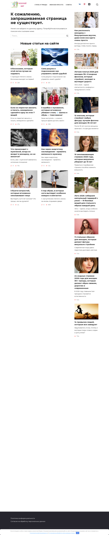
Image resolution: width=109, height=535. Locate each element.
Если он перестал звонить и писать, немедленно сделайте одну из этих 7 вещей (23, 111)
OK (77, 533)
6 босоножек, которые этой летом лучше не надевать (22, 71)
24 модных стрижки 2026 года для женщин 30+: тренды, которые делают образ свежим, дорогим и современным (85, 282)
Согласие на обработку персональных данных (28, 521)
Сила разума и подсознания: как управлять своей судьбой (54, 71)
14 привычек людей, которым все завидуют (85, 323)
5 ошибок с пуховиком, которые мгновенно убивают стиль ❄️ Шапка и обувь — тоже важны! (54, 111)
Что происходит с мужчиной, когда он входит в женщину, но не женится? (23, 153)
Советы (69, 5)
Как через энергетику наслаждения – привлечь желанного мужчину (53, 151)
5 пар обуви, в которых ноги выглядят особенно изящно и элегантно (53, 193)
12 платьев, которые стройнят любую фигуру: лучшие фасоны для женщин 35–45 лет (86, 119)
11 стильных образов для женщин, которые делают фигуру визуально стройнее (85, 240)
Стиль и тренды (41, 5)
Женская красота (56, 5)
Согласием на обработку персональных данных (62, 533)
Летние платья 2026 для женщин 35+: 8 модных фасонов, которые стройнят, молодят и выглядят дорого (86, 77)
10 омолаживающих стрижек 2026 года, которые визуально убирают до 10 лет (84, 158)
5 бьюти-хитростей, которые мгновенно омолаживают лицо (20, 193)
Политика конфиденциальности (23, 518)
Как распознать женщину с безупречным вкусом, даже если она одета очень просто (85, 35)
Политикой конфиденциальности (39, 533)
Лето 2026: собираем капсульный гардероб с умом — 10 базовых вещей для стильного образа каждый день (86, 201)
